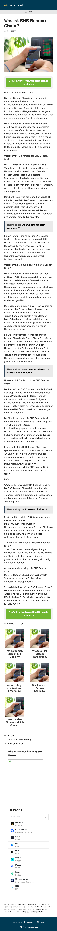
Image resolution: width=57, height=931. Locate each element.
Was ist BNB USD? (17, 743)
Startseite (17, 922)
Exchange (15, 817)
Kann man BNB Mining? (20, 739)
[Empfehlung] (25, 761)
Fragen (11, 735)
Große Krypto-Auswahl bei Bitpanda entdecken (28, 82)
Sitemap (40, 922)
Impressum (29, 922)
